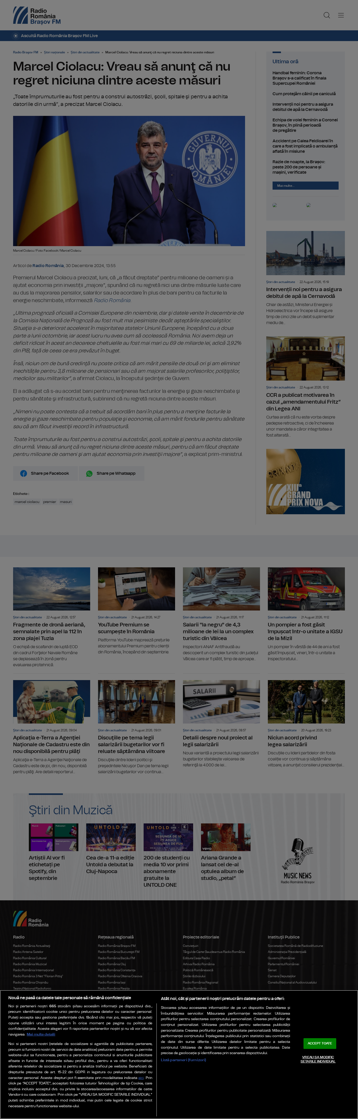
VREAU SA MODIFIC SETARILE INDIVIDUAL (318, 1059)
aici (141, 1078)
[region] (179, 1054)
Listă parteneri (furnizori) (183, 1060)
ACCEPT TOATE (320, 1043)
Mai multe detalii (41, 1034)
